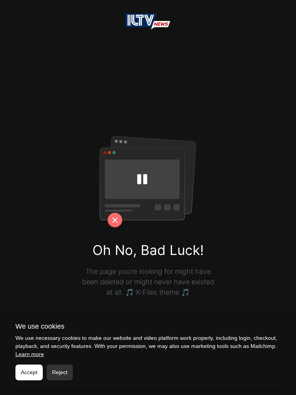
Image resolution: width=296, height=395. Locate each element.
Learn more (29, 354)
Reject (59, 372)
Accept (29, 372)
